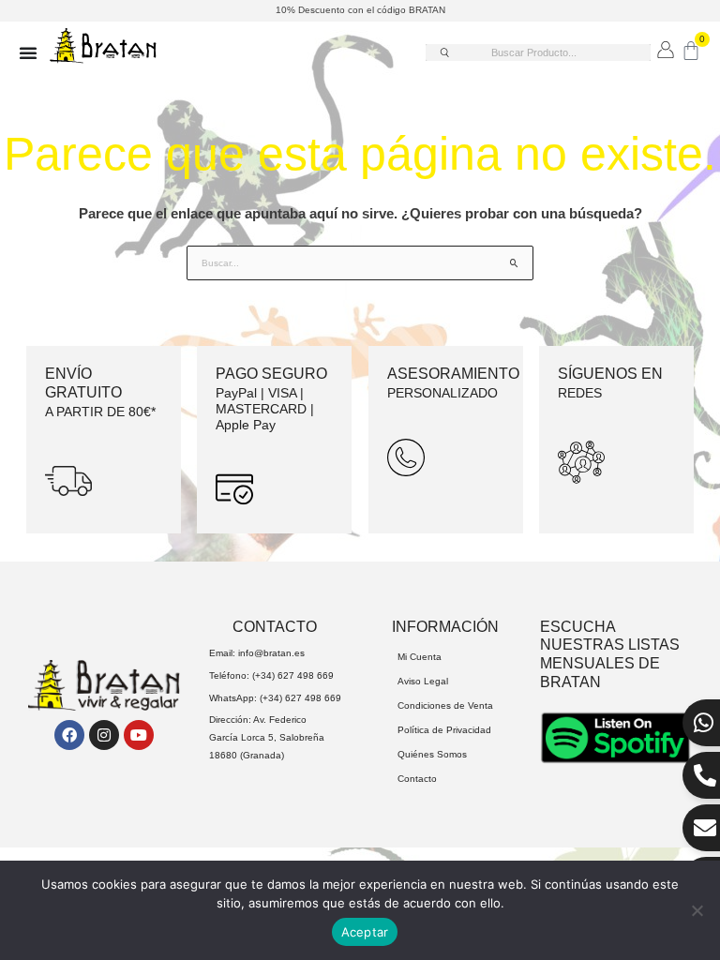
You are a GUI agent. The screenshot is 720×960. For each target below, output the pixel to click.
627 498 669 (306, 675)
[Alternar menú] (28, 52)
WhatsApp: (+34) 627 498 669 (275, 698)
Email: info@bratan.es (257, 653)
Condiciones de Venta (445, 705)
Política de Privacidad (444, 730)
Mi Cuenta (420, 657)
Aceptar (365, 931)
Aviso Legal (423, 681)
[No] (696, 910)
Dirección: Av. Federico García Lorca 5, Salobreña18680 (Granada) (266, 736)
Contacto (417, 778)
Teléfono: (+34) (243, 675)
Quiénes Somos (432, 754)
